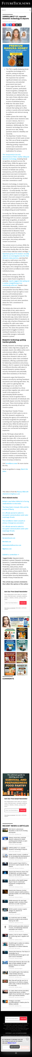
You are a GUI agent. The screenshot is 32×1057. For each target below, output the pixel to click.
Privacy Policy (12, 1043)
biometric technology (22, 560)
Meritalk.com (6, 542)
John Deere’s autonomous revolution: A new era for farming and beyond (18, 830)
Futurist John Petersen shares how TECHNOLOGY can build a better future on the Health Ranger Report (19, 873)
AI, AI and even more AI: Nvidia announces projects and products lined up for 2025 (18, 919)
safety (7, 573)
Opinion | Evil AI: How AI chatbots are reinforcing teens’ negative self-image (19, 936)
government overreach (18, 569)
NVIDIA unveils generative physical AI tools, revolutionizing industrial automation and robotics (19, 927)
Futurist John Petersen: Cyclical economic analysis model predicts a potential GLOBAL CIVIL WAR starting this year (19, 893)
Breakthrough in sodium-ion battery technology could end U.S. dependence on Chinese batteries (19, 944)
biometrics (6, 562)
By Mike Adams (18, 987)
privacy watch (17, 571)
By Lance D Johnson (19, 868)
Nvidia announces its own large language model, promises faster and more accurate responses (18, 902)
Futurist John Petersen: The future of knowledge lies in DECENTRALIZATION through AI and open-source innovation (19, 954)
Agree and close (15, 1046)
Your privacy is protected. (9, 607)
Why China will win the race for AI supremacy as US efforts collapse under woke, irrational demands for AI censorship (19, 983)
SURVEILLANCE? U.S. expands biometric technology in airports (18, 848)
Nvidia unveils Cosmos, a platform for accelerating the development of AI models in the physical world (19, 856)
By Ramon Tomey (19, 887)
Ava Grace (13, 21)
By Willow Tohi (18, 834)
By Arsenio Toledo (19, 859)
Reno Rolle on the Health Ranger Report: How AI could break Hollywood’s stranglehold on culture (18, 883)
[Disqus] (16, 703)
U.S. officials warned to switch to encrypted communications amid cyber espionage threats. (15, 515)
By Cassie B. (17, 914)
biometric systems (8, 560)
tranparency (23, 573)
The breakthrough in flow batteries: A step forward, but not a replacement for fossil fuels (19, 973)
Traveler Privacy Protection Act (12, 577)
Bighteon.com (7, 549)
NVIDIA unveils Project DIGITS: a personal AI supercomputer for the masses (19, 864)
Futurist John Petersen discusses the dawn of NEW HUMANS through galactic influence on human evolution (19, 964)
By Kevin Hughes (18, 844)
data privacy (14, 567)
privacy (10, 571)
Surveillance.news (11, 463)
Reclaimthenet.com (8, 538)
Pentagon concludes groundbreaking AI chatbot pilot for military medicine (19, 1002)
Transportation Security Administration (15, 575)
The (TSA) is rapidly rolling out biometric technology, (15, 157)
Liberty (4, 571)
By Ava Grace (18, 851)
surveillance (14, 573)
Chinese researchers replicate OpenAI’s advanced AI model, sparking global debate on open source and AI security (18, 840)
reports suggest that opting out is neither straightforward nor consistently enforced (15, 283)
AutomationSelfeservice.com (11, 545)
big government (18, 558)
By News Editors (18, 939)
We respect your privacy (23, 1028)
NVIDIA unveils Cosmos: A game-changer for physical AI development (18, 910)
